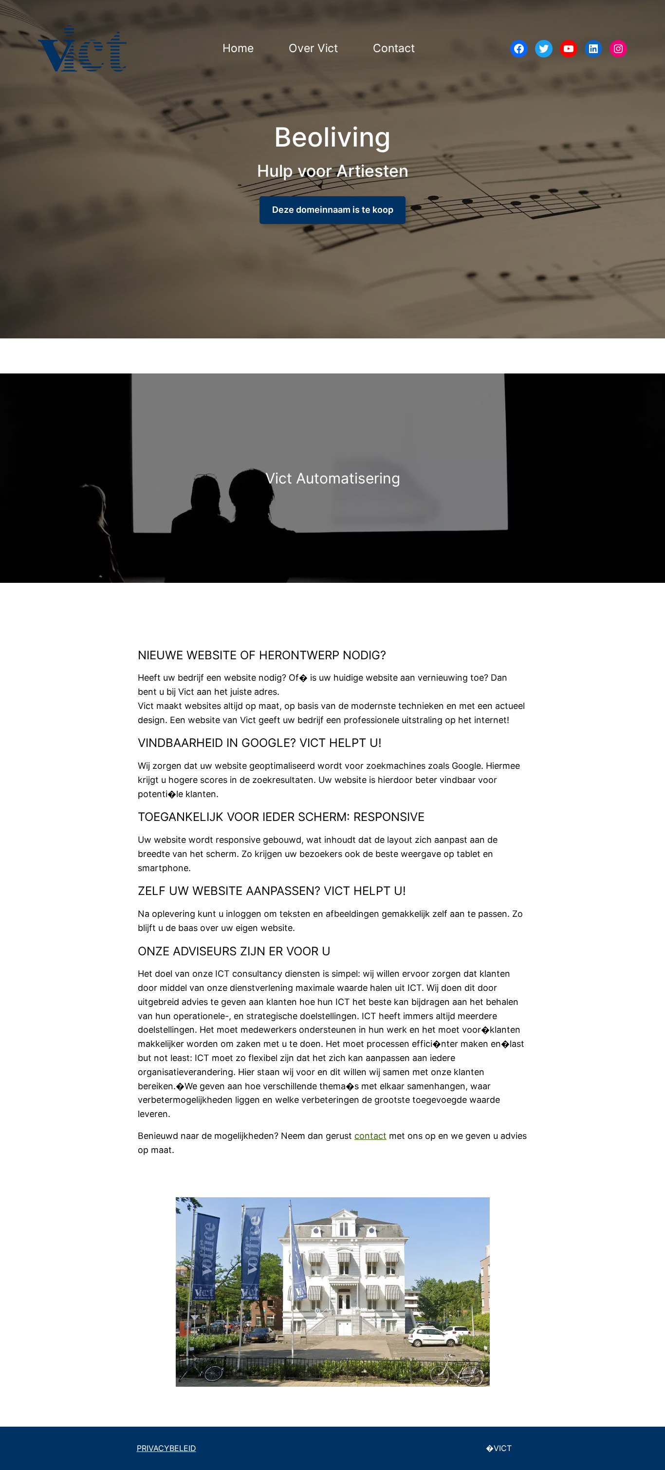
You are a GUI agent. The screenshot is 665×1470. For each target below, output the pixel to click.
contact (370, 1136)
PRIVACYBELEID (166, 1448)
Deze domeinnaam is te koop (332, 210)
